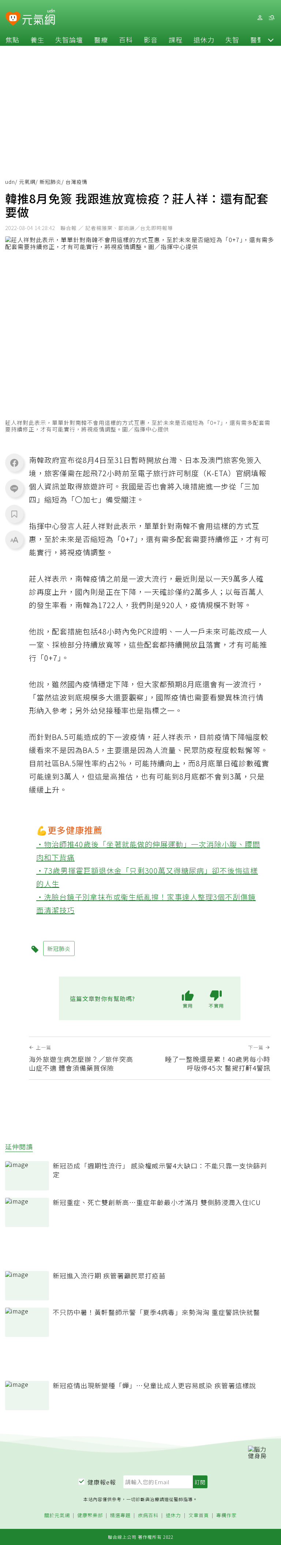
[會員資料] (259, 18)
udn (10, 181)
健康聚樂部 (90, 1515)
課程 (176, 39)
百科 (126, 39)
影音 (151, 39)
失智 (232, 39)
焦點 (12, 39)
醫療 (101, 39)
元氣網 (27, 181)
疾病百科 (148, 1515)
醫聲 (257, 39)
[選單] (271, 18)
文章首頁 (198, 1515)
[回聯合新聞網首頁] (12, 19)
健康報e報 (101, 1482)
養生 (37, 39)
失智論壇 (69, 39)
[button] (271, 39)
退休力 (204, 39)
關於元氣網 (57, 1515)
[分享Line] (14, 488)
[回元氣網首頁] (38, 17)
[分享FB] (14, 462)
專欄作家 (226, 1515)
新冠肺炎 (50, 181)
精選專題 (120, 1515)
